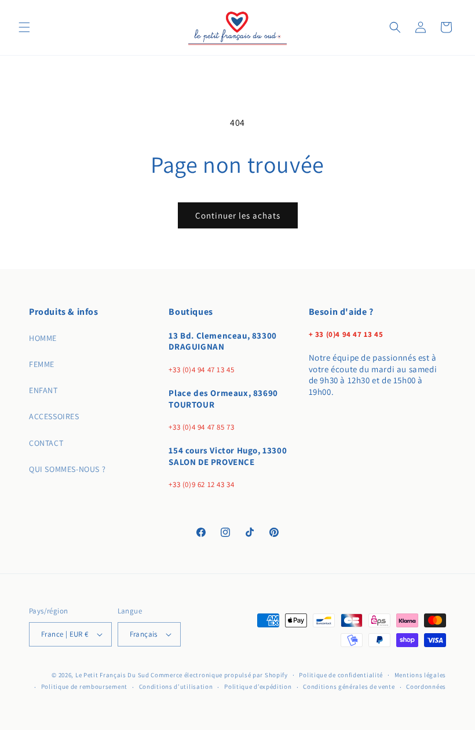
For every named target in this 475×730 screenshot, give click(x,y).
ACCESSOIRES (54, 416)
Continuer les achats (237, 215)
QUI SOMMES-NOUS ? (67, 469)
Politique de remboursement (84, 686)
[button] (24, 27)
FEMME (41, 364)
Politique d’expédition (257, 686)
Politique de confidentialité (341, 675)
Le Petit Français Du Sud (113, 675)
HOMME (43, 338)
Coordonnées (426, 686)
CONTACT (46, 443)
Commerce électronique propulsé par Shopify (219, 675)
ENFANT (43, 390)
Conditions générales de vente (348, 686)
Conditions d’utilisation (176, 686)
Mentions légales (420, 675)
